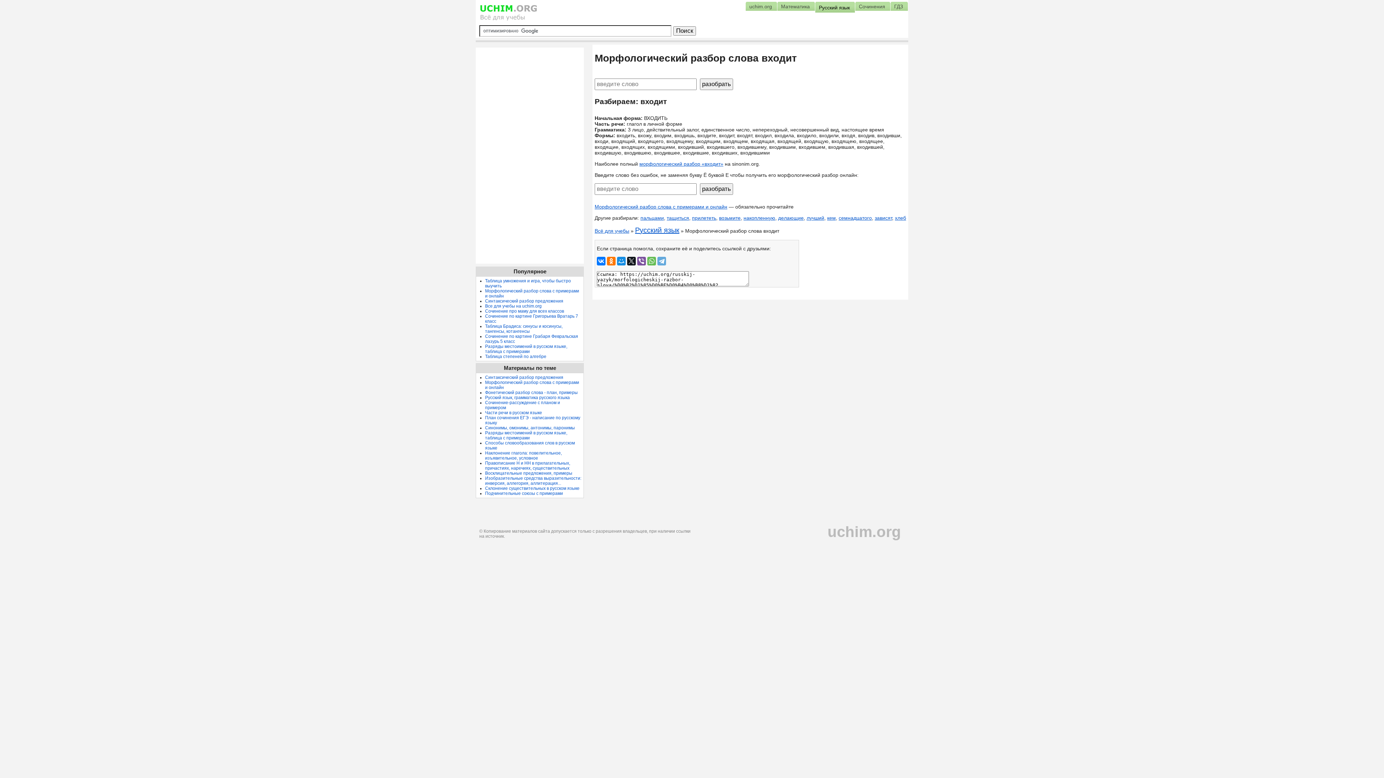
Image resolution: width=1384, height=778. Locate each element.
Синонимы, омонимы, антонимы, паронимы (530, 427)
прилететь (704, 218)
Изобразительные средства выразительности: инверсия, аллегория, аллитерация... (533, 481)
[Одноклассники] (611, 261)
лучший (815, 218)
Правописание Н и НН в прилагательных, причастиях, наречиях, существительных (527, 466)
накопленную (759, 218)
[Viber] (641, 261)
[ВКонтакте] (601, 261)
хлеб (900, 218)
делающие (791, 218)
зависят (883, 218)
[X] (631, 261)
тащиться (678, 218)
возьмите (730, 218)
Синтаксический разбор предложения (524, 301)
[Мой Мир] (621, 261)
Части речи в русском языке (513, 412)
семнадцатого (855, 218)
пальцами (652, 218)
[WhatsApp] (651, 261)
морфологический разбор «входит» (681, 164)
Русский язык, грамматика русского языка (527, 397)
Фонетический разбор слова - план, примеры (531, 392)
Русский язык (657, 230)
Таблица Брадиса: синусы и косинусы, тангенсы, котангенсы (524, 329)
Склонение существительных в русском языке (532, 488)
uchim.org (864, 531)
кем (831, 218)
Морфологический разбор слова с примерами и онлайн (661, 207)
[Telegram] (661, 261)
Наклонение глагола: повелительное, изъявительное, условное (523, 456)
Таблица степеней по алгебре (515, 356)
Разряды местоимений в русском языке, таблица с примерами (526, 349)
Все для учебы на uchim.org (513, 306)
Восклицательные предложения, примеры (528, 473)
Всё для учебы (612, 231)
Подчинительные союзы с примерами (524, 493)
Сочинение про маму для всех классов (524, 311)
